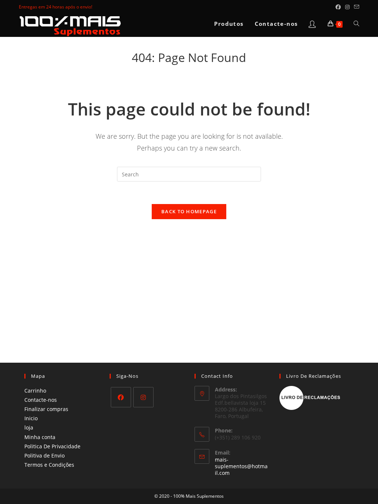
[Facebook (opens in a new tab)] (338, 7)
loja (28, 427)
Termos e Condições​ (49, 464)
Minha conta (39, 437)
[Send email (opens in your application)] (355, 7)
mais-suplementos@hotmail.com (241, 466)
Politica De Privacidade (52, 446)
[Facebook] (121, 397)
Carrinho (35, 390)
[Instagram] (143, 397)
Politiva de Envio (44, 455)
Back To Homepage (189, 211)
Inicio (31, 418)
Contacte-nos (40, 399)
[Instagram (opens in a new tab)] (347, 7)
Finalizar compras (46, 408)
